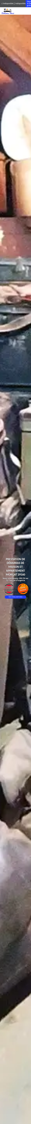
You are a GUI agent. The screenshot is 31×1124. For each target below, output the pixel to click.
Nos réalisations (15, 597)
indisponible (7, 4)
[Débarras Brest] (10, 11)
